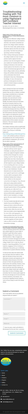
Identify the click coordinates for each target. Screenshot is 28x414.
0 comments (21, 28)
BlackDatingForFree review (10, 28)
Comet (23, 412)
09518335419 (6, 396)
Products (4, 377)
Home (3, 373)
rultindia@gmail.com (8, 402)
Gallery (3, 382)
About (3, 375)
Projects (4, 380)
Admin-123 (7, 26)
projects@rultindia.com (8, 399)
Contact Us (5, 385)
